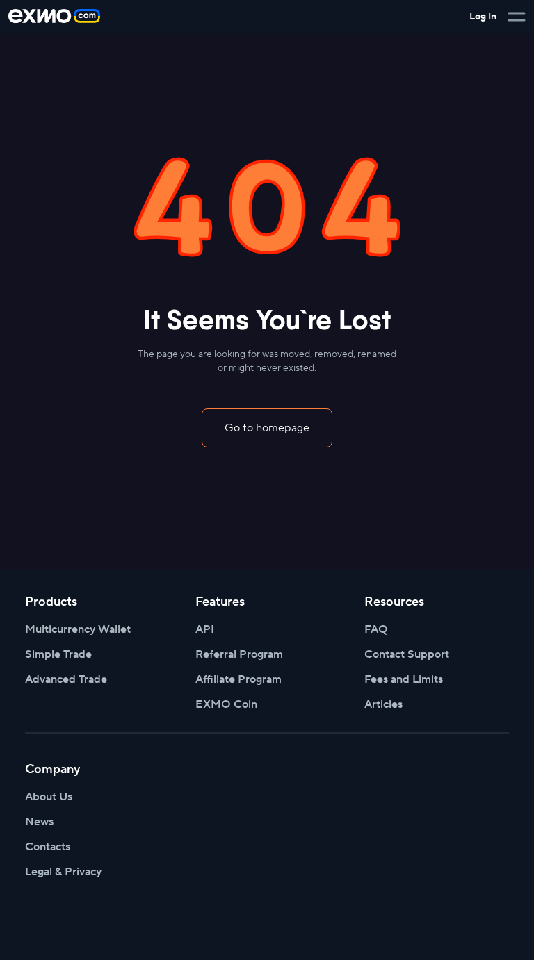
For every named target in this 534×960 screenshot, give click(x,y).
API (204, 629)
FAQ (376, 629)
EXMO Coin (226, 704)
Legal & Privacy (63, 872)
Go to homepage (267, 428)
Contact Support (406, 654)
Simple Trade (58, 654)
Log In (482, 16)
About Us (48, 797)
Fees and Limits (403, 679)
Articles (383, 704)
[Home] (54, 16)
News (39, 822)
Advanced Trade (66, 679)
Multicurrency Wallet (78, 629)
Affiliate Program (238, 679)
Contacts (47, 847)
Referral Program (239, 654)
